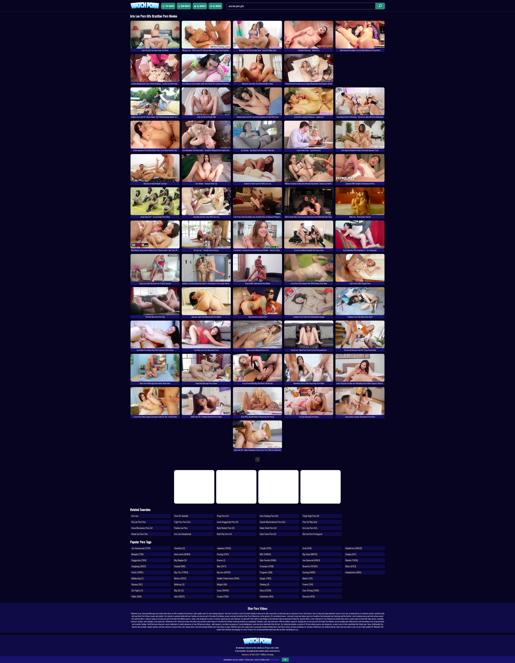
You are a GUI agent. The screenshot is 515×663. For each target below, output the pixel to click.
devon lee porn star (139, 534)
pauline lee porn (181, 528)
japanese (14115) (224, 548)
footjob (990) (179, 566)
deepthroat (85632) (353, 548)
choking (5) (264, 584)
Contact (245, 654)
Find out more (274, 659)
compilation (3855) (353, 572)
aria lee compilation (182, 534)
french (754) (308, 584)
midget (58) (222, 584)
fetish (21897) (137, 572)
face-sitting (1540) (311, 590)
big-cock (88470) (310, 554)
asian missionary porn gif (142, 528)
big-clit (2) (178, 590)
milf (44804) (265, 554)
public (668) (136, 596)
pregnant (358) (266, 572)
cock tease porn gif (268, 534)
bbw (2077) (221, 566)
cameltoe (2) (179, 548)
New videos (185, 6)
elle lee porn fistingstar (313, 534)
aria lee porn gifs (310, 528)
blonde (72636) (351, 560)
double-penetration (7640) (228, 578)
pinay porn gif (223, 516)
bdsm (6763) (350, 566)
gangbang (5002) (138, 566)
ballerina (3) (179, 584)
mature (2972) (180, 578)
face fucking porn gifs (269, 516)
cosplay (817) (350, 554)
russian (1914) (309, 596)
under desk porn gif (268, 528)
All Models (201, 6)
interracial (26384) (182, 554)
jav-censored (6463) (311, 560)
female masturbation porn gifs (272, 522)
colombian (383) (266, 596)
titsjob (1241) (265, 548)
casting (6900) (309, 572)
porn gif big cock (310, 522)
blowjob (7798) (137, 554)
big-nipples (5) (180, 560)
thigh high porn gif (311, 516)
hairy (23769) (265, 590)
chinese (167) (136, 584)
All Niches (217, 6)
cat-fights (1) (137, 590)
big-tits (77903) (181, 572)
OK (285, 660)
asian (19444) (223, 590)
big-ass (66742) (223, 572)
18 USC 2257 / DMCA (257, 654)
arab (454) (307, 548)
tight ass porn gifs (182, 522)
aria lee (134, 516)
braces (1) (221, 560)
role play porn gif (224, 534)
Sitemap (270, 654)
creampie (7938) (266, 566)
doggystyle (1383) (138, 560)
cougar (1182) (265, 578)
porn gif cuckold (181, 516)
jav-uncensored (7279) (140, 548)
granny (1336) (222, 596)
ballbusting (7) (137, 578)
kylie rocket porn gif (226, 528)
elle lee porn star (138, 522)
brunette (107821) (310, 566)
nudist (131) (307, 578)
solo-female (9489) (268, 560)
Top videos (169, 6)
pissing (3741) (223, 554)
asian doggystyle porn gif (227, 522)
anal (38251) (179, 596)
